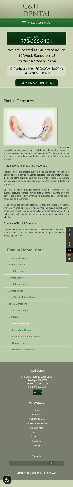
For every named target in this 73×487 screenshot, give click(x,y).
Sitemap (36, 445)
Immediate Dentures (23, 330)
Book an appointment (36, 83)
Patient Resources (36, 414)
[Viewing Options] (7, 479)
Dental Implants (17, 284)
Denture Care (19, 343)
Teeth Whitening (17, 264)
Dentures (14, 316)
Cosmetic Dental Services (36, 423)
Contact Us (36, 436)
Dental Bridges (17, 290)
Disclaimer (36, 441)
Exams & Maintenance (24, 349)
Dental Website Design (27, 473)
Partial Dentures (21, 323)
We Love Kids (36, 428)
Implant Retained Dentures (26, 336)
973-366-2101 (36, 39)
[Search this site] (51, 463)
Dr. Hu (7, 190)
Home (36, 410)
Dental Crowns (17, 277)
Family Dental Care (25, 250)
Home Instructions (18, 310)
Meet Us (36, 432)
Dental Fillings (16, 271)
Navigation (39, 23)
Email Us (37, 392)
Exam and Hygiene (19, 258)
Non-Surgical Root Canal (22, 297)
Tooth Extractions (18, 303)
